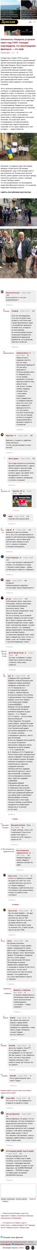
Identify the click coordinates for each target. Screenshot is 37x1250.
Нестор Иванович (13, 1114)
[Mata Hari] (2, 435)
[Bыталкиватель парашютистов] (7, 851)
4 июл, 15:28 (19, 516)
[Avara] (3, 941)
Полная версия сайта (6, 1242)
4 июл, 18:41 (23, 911)
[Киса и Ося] (4, 876)
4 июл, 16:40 (21, 1098)
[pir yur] (2, 599)
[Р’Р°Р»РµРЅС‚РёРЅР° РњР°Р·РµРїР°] (2, 1151)
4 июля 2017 (5, 53)
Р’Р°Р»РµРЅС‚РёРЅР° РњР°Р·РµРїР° (20, 1151)
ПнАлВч (12, 1046)
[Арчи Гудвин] (4, 458)
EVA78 (12, 1018)
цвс (9, 676)
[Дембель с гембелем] (7, 993)
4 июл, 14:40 (26, 293)
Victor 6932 (10, 1098)
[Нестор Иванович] (2, 1114)
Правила (32, 1199)
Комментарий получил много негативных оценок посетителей (16, 1092)
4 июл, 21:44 (21, 1018)
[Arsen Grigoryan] (2, 557)
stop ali (9, 530)
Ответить (9, 305)
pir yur (8, 599)
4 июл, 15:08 (28, 558)
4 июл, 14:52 (25, 459)
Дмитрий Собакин (18, 825)
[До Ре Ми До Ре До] (4, 656)
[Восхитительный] (2, 293)
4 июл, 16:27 (22, 1076)
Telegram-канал (19, 1244)
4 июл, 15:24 (17, 581)
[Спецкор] (6, 311)
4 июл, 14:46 (22, 436)
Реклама (18, 36)
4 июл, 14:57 (21, 530)
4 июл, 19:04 (26, 1114)
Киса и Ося (12, 876)
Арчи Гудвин (13, 459)
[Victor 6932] (2, 1098)
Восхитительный (12, 293)
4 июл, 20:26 (12, 1154)
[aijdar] (4, 516)
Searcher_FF (17, 491)
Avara (9, 941)
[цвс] (4, 676)
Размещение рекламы (20, 1242)
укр (30, 22)
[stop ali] (2, 532)
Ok (27, 1248)
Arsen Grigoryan (12, 558)
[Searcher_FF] (5, 491)
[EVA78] (5, 1018)
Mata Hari (9, 436)
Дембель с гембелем (22, 990)
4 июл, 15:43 (18, 941)
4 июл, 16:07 (21, 1046)
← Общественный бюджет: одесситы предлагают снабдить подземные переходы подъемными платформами (17, 1215)
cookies (21, 1248)
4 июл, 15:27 (17, 599)
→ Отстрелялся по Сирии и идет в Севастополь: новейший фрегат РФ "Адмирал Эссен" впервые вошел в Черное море (18, 1225)
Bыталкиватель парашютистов (23, 852)
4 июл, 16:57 (23, 876)
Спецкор (15, 311)
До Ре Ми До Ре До (16, 653)
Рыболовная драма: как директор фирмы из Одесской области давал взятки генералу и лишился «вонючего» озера (9, 14)
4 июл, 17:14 (24, 311)
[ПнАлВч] (4, 1046)
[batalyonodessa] (8, 353)
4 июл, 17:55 (20, 676)
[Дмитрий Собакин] (5, 827)
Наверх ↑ (6, 1201)
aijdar (10, 516)
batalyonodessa (22, 353)
